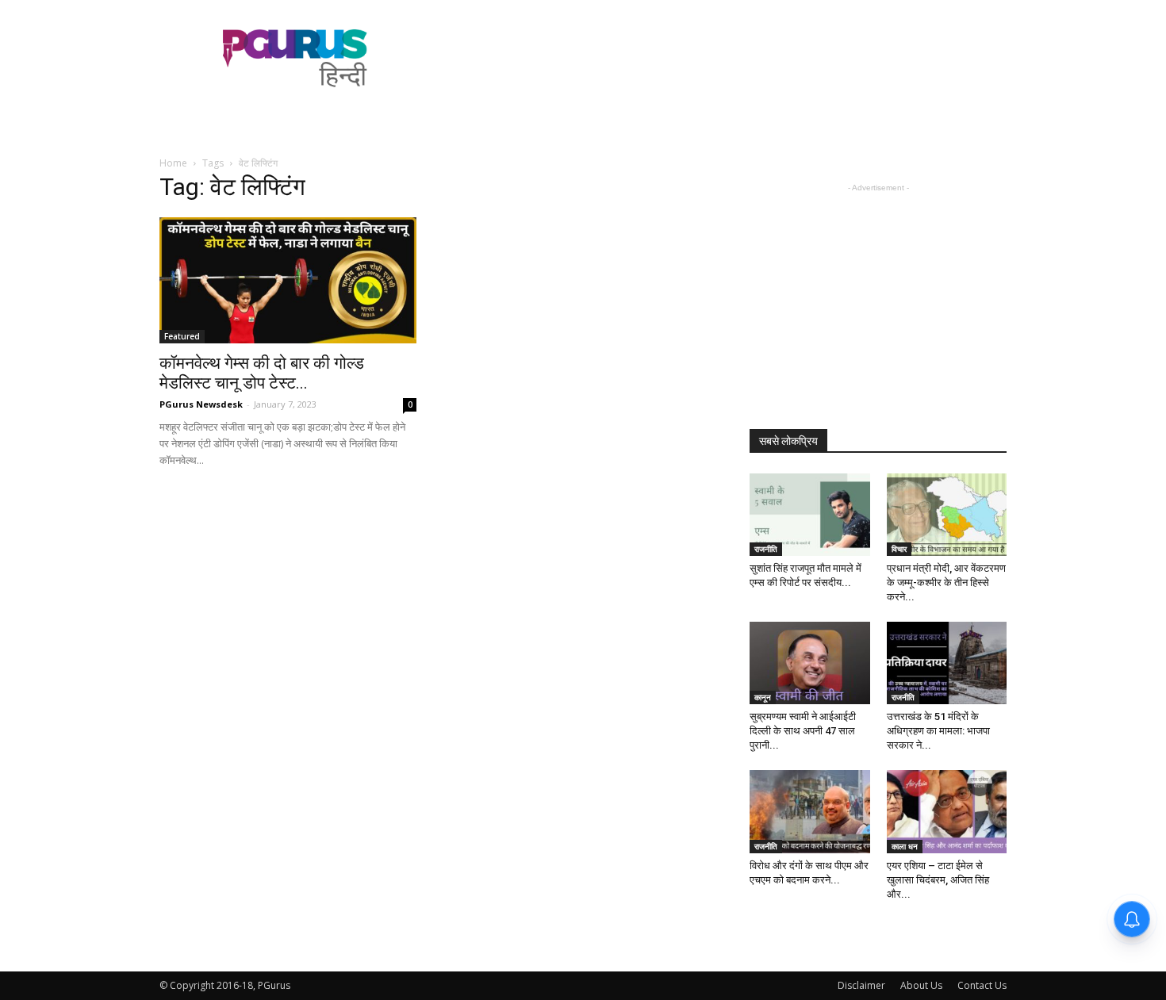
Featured (182, 336)
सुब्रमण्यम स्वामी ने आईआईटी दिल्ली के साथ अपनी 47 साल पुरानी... (803, 731)
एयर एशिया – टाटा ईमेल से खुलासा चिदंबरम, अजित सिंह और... (938, 880)
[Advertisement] (718, 58)
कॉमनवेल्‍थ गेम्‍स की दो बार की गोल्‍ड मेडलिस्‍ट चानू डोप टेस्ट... (261, 373)
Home (173, 163)
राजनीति (765, 548)
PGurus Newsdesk (201, 404)
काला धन (905, 846)
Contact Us (982, 985)
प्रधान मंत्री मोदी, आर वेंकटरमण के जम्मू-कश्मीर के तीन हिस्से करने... (946, 582)
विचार (899, 548)
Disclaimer (861, 985)
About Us (921, 985)
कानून (762, 697)
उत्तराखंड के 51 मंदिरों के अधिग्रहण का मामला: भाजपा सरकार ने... (938, 731)
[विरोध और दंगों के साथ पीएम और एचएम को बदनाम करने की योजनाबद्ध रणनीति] (810, 811)
